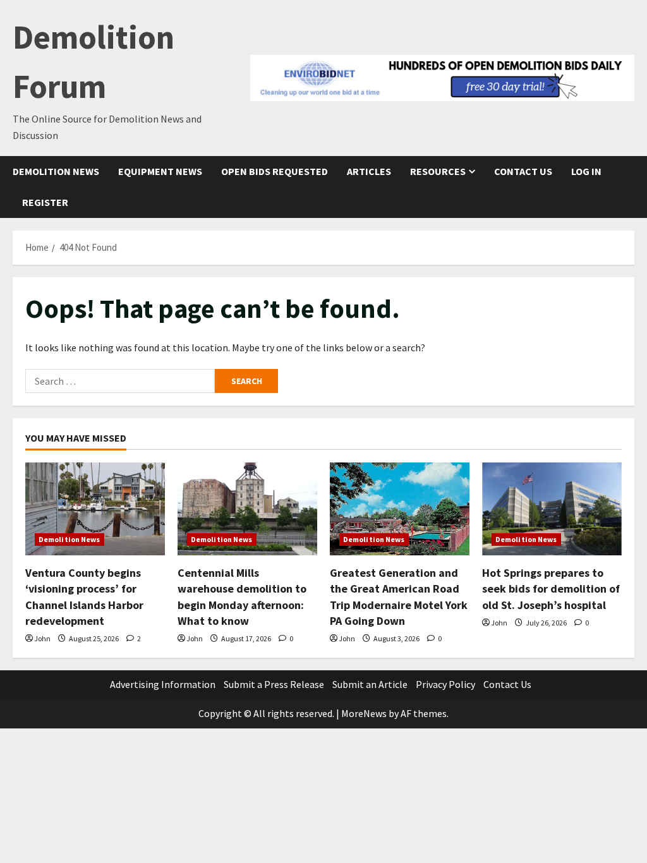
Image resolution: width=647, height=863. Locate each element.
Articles (369, 171)
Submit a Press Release (274, 684)
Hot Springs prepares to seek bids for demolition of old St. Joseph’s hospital (551, 588)
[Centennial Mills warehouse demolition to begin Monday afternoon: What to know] (247, 508)
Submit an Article (370, 684)
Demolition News (56, 171)
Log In (586, 171)
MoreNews (364, 713)
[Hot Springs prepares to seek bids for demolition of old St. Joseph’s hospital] (552, 508)
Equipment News (160, 171)
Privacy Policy (445, 684)
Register (45, 202)
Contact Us (523, 171)
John (42, 638)
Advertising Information (162, 684)
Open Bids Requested (274, 171)
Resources (438, 171)
